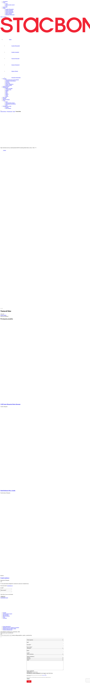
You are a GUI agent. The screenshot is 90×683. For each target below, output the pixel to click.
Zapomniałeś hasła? (4, 597)
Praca (4, 617)
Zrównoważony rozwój (7, 613)
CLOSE (29, 681)
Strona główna (3, 111)
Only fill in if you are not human (6, 594)
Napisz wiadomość (30, 670)
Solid (14, 111)
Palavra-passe (3, 590)
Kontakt (4, 612)
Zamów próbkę (3, 315)
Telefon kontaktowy (30, 656)
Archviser (5, 618)
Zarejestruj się (10, 585)
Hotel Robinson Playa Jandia (7, 490)
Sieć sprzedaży (6, 614)
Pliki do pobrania (6, 615)
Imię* (28, 642)
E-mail (2, 587)
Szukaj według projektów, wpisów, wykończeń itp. (22, 635)
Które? (28, 650)
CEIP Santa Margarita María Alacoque (10, 404)
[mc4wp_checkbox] (29, 675)
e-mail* (28, 652)
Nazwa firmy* (29, 647)
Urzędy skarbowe (4, 578)
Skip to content (3, 16)
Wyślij (28, 678)
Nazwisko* (29, 644)
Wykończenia (9, 111)
